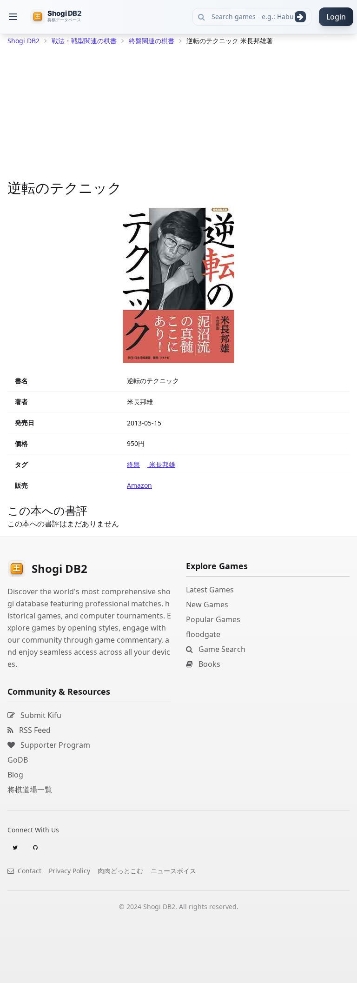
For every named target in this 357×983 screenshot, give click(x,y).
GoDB (17, 760)
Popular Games (213, 619)
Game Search (221, 649)
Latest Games (210, 589)
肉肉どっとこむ (120, 870)
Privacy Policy (69, 870)
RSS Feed (34, 730)
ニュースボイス (173, 870)
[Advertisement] (178, 114)
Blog (15, 775)
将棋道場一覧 (29, 789)
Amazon (139, 485)
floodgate (203, 634)
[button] (13, 16)
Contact (28, 870)
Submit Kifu (40, 715)
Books (208, 664)
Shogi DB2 (23, 40)
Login (336, 17)
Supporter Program (54, 745)
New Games (207, 604)
